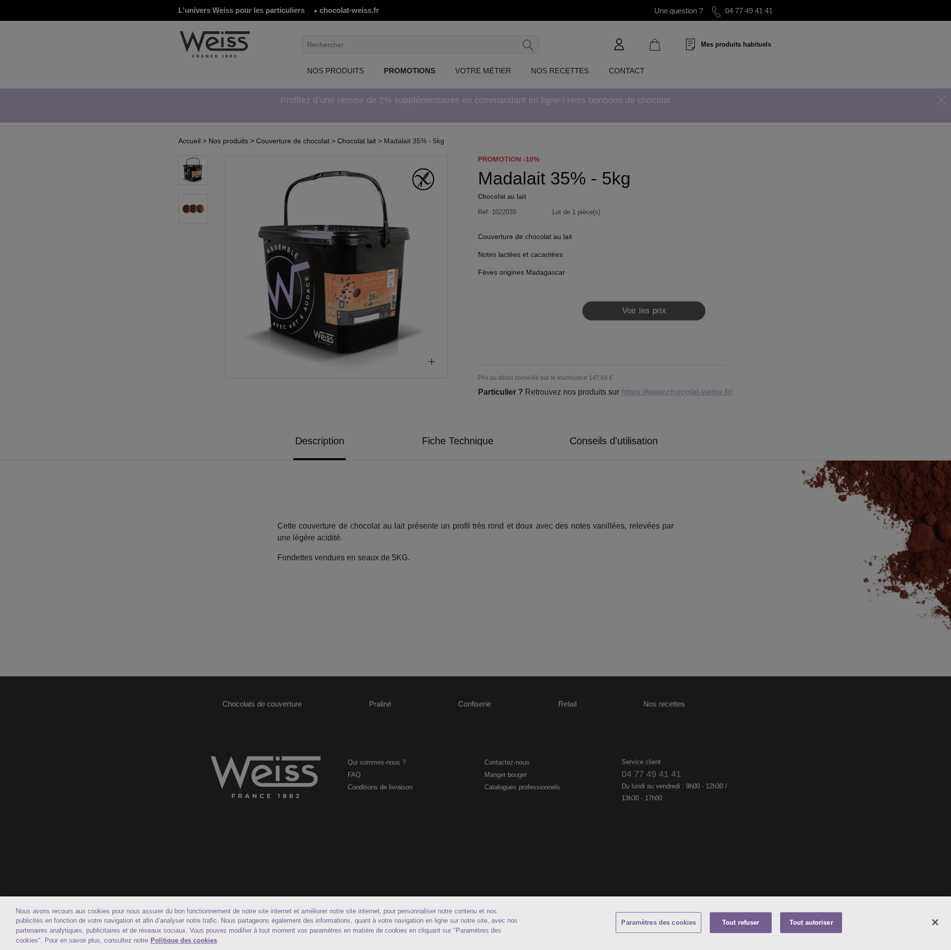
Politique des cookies (184, 940)
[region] (475, 923)
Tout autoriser (811, 922)
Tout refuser (741, 922)
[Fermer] (935, 922)
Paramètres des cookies (658, 922)
